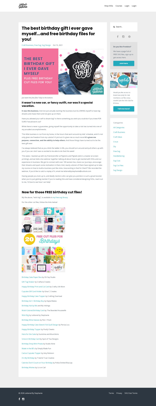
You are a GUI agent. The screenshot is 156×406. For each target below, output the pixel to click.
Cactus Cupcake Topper (31, 353)
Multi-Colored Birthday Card (33, 310)
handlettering (118, 156)
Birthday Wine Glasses (30, 320)
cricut (115, 142)
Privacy (119, 393)
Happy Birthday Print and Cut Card (35, 286)
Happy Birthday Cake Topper (33, 296)
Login (127, 6)
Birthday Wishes (28, 367)
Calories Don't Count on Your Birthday (37, 363)
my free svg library (60, 197)
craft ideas (117, 137)
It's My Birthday (28, 358)
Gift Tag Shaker (28, 282)
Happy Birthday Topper (31, 329)
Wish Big (25, 315)
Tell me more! (124, 109)
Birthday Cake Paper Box (32, 277)
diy (114, 146)
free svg (37, 45)
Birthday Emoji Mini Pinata (32, 344)
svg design (46, 45)
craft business (27, 45)
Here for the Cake (29, 334)
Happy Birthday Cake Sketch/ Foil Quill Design (40, 325)
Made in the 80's (28, 348)
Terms (111, 393)
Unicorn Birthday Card (30, 339)
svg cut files (118, 165)
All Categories (118, 127)
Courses (119, 6)
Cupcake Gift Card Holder (32, 291)
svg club (116, 161)
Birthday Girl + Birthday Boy (33, 301)
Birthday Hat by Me (29, 305)
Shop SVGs (108, 6)
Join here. (123, 63)
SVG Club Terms (131, 393)
